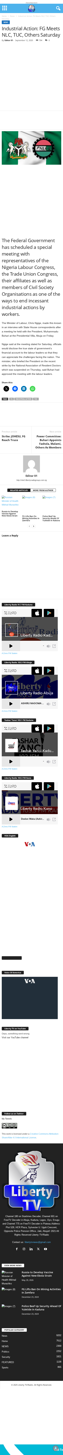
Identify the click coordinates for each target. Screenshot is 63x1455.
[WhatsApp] (28, 122)
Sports (5, 1367)
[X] (17, 122)
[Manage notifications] (55, 1448)
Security (6, 1357)
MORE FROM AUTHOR (43, 490)
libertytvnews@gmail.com (38, 1242)
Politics (5, 1351)
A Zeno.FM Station (9, 653)
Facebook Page (11, 958)
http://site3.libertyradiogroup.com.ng (31, 480)
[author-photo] (31, 463)
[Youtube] (46, 1249)
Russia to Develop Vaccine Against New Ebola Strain (10, 513)
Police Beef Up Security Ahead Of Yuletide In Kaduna (51, 518)
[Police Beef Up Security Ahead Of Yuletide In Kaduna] (52, 505)
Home (4, 16)
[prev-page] (29, 526)
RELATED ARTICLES (19, 490)
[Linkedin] (38, 122)
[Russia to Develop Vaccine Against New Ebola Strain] (11, 503)
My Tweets (7, 1119)
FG (11, 399)
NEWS (5, 1346)
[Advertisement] (31, 77)
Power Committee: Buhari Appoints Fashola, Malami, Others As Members (48, 442)
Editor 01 (9, 40)
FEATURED (8, 1362)
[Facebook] (7, 122)
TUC (35, 399)
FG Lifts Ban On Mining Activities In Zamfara (30, 518)
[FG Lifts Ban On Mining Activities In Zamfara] (31, 505)
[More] (49, 122)
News (12, 16)
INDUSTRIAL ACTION (23, 399)
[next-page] (33, 526)
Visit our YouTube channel (15, 1037)
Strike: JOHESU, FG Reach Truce (13, 438)
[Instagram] (24, 1249)
